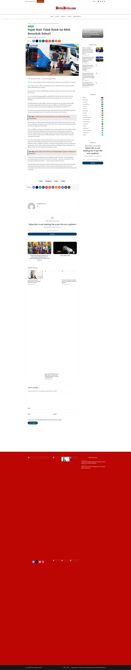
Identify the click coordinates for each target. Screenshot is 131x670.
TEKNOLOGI (86, 132)
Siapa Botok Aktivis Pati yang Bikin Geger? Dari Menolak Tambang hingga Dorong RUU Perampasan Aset (52, 375)
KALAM (84, 106)
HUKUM (85, 102)
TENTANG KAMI (74, 667)
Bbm (41, 181)
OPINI (84, 126)
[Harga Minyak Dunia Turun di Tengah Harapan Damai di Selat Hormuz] (99, 84)
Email (29, 414)
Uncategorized (86, 119)
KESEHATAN (85, 128)
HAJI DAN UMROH (87, 130)
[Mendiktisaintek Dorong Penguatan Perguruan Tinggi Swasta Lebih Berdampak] (99, 59)
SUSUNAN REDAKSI (89, 667)
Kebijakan (48, 181)
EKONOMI (85, 110)
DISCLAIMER (81, 667)
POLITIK (85, 115)
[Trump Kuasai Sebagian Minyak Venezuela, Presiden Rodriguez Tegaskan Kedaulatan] (57, 459)
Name (29, 408)
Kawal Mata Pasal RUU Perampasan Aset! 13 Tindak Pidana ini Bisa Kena (34, 281)
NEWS (69, 16)
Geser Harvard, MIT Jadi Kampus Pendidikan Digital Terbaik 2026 (59, 1)
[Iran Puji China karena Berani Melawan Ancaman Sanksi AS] (57, 562)
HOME (51, 16)
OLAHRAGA (85, 123)
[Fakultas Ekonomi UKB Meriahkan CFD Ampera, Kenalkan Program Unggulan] (99, 67)
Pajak (56, 181)
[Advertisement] (52, 195)
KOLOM (57, 16)
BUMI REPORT (76, 16)
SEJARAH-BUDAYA (87, 117)
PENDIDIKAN (86, 104)
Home (30, 23)
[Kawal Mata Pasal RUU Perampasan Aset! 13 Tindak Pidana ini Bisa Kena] (35, 274)
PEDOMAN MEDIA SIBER (99, 667)
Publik (63, 181)
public (84, 134)
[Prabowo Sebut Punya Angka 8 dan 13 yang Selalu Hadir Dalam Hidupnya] (69, 274)
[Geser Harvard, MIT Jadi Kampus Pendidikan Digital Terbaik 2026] (74, 508)
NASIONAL (34, 23)
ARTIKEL (63, 16)
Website (55, 414)
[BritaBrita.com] (65, 9)
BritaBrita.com (32, 37)
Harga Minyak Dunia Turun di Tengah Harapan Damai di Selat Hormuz (88, 84)
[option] (92, 30)
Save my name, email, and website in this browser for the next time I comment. (45, 419)
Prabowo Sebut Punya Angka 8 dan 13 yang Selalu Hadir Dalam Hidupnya (69, 281)
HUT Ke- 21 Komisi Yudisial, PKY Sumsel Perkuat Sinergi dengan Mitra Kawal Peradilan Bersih (87, 50)
